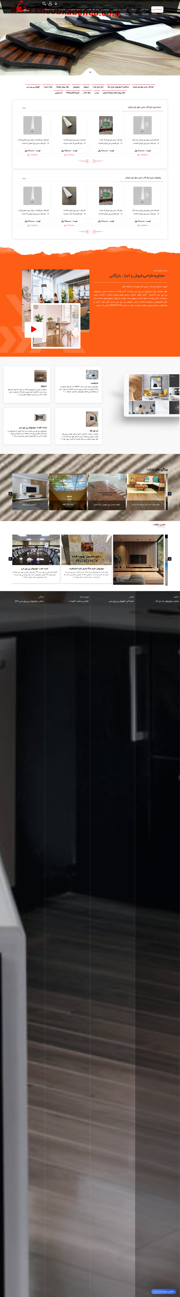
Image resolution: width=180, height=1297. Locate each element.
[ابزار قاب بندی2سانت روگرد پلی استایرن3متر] (155, 126)
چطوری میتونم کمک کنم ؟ (164, 1291)
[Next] (94, 161)
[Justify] (50, 3)
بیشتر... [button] (23, 108)
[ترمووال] (104, 560)
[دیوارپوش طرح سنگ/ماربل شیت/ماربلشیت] (52, 550)
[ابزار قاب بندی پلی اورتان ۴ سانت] (82, 126)
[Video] (34, 330)
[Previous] (87, 161)
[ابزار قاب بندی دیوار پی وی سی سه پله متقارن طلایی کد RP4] (45, 126)
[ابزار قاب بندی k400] (118, 126)
